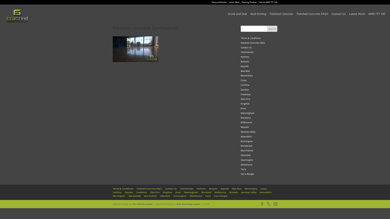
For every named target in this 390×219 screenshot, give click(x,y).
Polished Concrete (281, 14)
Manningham (247, 113)
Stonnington (247, 159)
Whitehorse (246, 164)
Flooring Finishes (249, 2)
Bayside (245, 66)
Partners (245, 56)
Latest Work (234, 2)
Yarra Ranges (247, 173)
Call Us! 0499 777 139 (268, 2)
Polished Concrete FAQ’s (312, 14)
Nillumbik (246, 155)
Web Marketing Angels (188, 204)
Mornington (247, 141)
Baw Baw (245, 71)
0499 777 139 (376, 14)
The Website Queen (142, 204)
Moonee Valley (248, 131)
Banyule (245, 61)
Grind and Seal (237, 14)
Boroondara (247, 75)
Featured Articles (219, 2)
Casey (244, 80)
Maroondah (247, 145)
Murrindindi (247, 150)
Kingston (245, 103)
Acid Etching (258, 14)
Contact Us (339, 14)
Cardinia (245, 84)
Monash (245, 127)
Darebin (245, 89)
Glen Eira (245, 98)
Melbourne (246, 122)
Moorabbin (246, 136)
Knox (243, 108)
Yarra (243, 169)
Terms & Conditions (251, 38)
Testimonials (247, 52)
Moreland (246, 117)
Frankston (246, 94)
